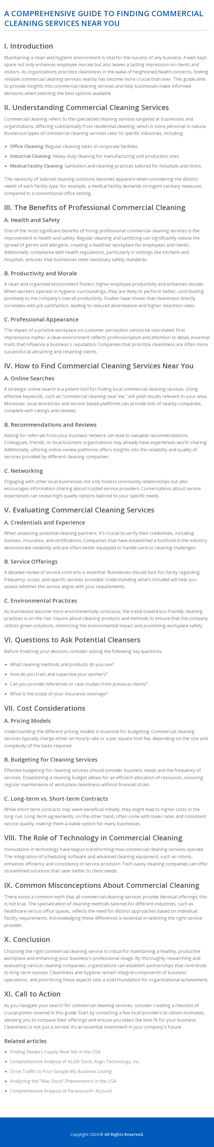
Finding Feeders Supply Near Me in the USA (55, 1052)
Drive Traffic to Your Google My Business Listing (61, 1071)
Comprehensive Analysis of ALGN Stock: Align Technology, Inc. (75, 1061)
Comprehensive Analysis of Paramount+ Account (61, 1091)
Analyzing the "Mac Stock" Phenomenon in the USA (63, 1081)
